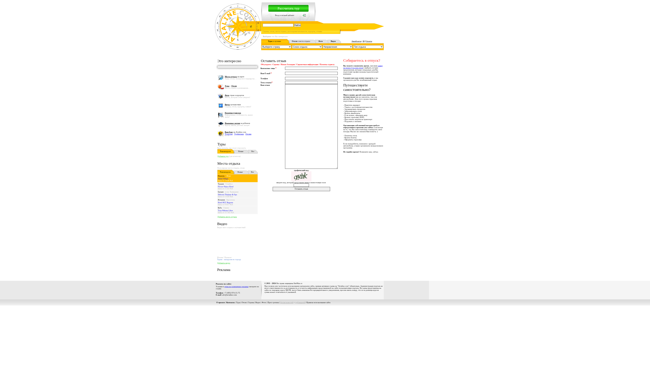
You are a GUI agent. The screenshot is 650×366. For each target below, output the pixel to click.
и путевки (274, 41)
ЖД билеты (367, 41)
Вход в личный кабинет (284, 15)
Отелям (248, 134)
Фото (264, 302)
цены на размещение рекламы (236, 287)
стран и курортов (234, 95)
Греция (220, 192)
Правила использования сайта (318, 302)
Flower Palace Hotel (225, 187)
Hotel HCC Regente (225, 202)
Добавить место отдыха (227, 217)
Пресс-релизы (273, 302)
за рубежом (237, 123)
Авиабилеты (356, 41)
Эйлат (228, 176)
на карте (234, 77)
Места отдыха (228, 163)
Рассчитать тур (288, 8)
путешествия (233, 105)
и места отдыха (301, 41)
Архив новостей (286, 302)
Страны (251, 302)
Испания (221, 200)
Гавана (226, 208)
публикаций (300, 302)
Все (252, 151)
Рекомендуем (225, 151)
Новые (240, 151)
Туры (221, 144)
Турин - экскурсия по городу (229, 259)
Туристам (229, 134)
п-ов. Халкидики (232, 192)
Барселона (230, 200)
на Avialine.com (235, 132)
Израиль (221, 176)
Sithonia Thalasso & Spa (227, 195)
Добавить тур (223, 156)
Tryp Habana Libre (225, 210)
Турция (221, 184)
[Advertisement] (322, 199)
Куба (220, 208)
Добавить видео (223, 263)
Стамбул (228, 184)
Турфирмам (239, 134)
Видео (258, 302)
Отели (244, 302)
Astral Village (223, 179)
